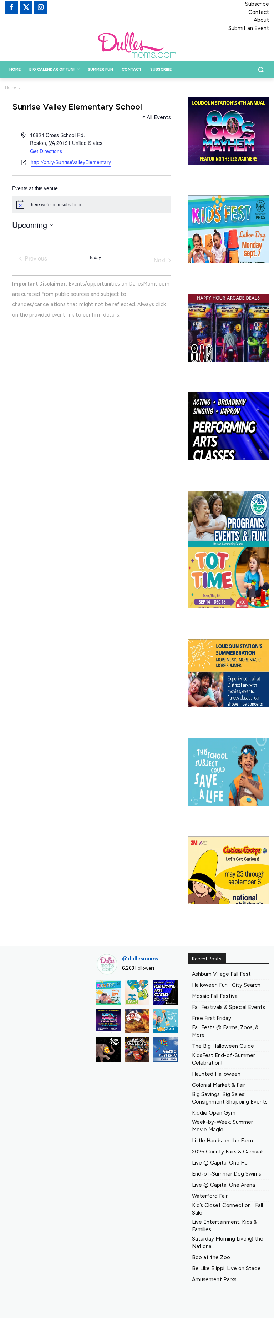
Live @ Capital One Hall (221, 1163)
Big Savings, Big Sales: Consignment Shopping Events (230, 1098)
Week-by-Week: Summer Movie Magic (222, 1126)
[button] (260, 69)
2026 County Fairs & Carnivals (228, 1151)
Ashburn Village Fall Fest (221, 974)
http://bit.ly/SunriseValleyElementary (71, 162)
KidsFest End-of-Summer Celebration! (223, 1059)
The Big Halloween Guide (223, 1046)
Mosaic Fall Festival (215, 996)
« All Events (156, 117)
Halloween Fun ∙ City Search (226, 985)
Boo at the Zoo (211, 1257)
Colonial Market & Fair (218, 1085)
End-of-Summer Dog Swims (226, 1174)
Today (95, 257)
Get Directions (46, 151)
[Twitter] (26, 7)
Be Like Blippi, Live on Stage (226, 1268)
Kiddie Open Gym (213, 1113)
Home (10, 87)
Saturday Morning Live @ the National (227, 1242)
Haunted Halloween (216, 1074)
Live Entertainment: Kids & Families (224, 1226)
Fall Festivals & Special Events (228, 1007)
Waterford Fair (210, 1196)
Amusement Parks (214, 1279)
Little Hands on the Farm (222, 1140)
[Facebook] (11, 7)
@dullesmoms (140, 958)
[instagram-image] (108, 992)
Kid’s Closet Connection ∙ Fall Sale (227, 1209)
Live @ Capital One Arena (223, 1185)
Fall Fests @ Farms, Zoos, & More (225, 1031)
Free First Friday (211, 1018)
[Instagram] (40, 7)
